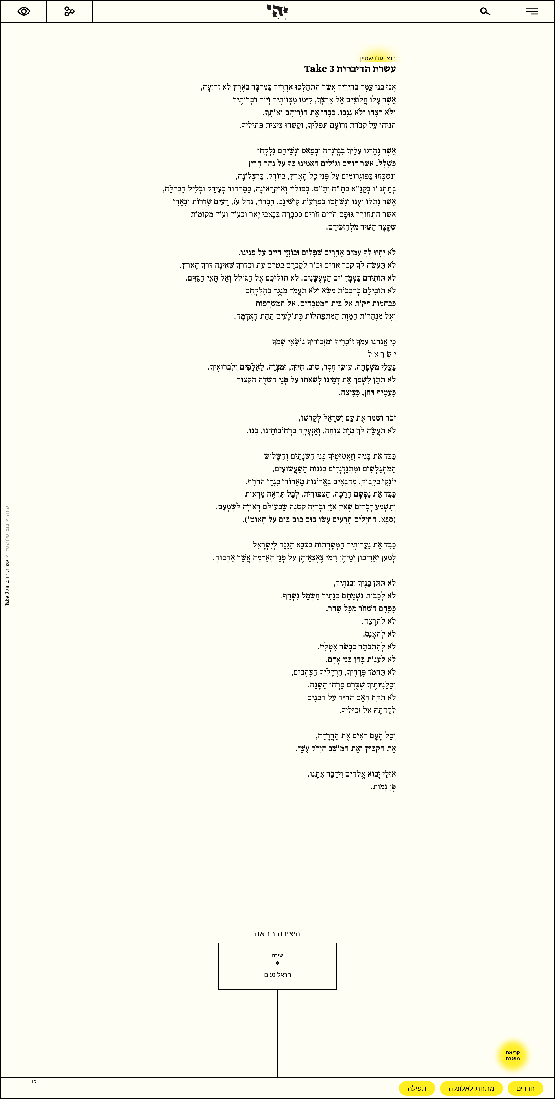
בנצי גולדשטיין (7, 538)
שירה (7, 511)
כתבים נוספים (362, 125)
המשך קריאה (395, 125)
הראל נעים (277, 974)
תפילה (417, 1088)
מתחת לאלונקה (471, 1088)
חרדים (525, 1088)
